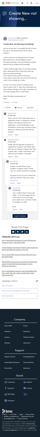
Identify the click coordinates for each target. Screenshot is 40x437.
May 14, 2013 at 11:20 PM (15, 40)
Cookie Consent (23, 419)
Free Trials (13, 414)
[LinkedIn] (27, 232)
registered (32, 428)
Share (31, 108)
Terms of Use (31, 424)
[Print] (18, 232)
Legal (21, 414)
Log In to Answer (20, 216)
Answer (20, 108)
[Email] (13, 232)
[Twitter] (22, 232)
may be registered (11, 430)
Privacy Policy (30, 414)
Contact (4, 414)
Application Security (28, 416)
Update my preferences (11, 416)
